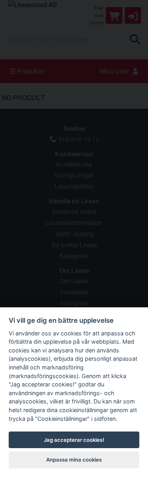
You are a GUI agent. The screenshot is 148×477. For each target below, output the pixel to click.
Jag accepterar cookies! (74, 440)
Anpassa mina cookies (74, 459)
